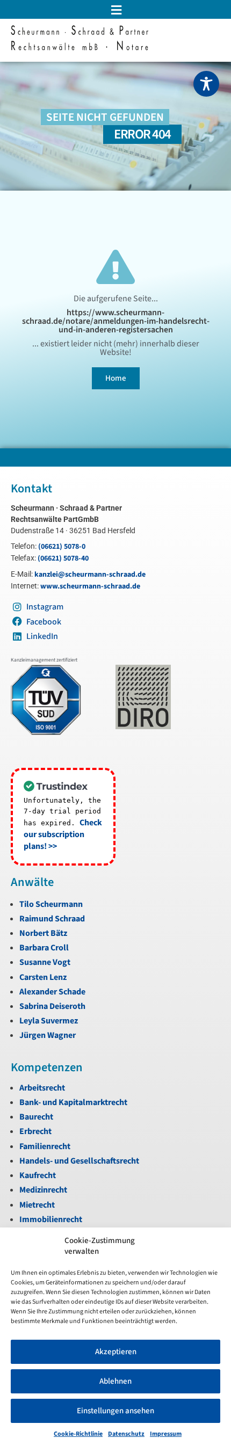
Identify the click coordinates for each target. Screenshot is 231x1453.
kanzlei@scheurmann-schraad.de (90, 574)
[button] (115, 10)
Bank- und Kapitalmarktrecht (73, 1102)
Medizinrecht (43, 1190)
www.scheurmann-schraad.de (90, 586)
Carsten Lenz (43, 977)
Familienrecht (44, 1146)
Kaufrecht (37, 1175)
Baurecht (36, 1117)
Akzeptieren (115, 1351)
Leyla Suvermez (48, 1021)
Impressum (166, 1434)
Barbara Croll (44, 948)
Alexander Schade (52, 992)
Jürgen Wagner (47, 1035)
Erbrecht (35, 1131)
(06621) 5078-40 (63, 558)
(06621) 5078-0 (61, 546)
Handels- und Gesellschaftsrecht (79, 1161)
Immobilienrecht (50, 1219)
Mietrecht (37, 1205)
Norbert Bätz (43, 933)
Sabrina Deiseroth (52, 1006)
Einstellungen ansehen (115, 1410)
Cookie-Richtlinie (78, 1434)
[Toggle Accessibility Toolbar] (206, 84)
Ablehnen (115, 1381)
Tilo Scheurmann (51, 904)
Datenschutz (126, 1434)
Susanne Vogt (44, 962)
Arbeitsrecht (42, 1088)
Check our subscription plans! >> (63, 834)
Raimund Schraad (52, 919)
